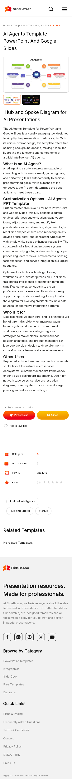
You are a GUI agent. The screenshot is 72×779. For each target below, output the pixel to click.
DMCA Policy (11, 755)
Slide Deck (10, 676)
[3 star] (53, 482)
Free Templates (13, 684)
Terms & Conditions (16, 730)
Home (6, 25)
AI (46, 25)
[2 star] (48, 482)
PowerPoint (21, 415)
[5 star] (61, 482)
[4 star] (57, 482)
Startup (43, 511)
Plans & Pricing (13, 714)
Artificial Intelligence (23, 501)
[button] (19, 74)
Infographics (11, 669)
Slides (54, 415)
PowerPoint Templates (18, 661)
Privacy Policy (12, 746)
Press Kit (9, 763)
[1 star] (44, 482)
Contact (8, 738)
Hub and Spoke (20, 511)
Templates (19, 25)
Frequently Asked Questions (21, 722)
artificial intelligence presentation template (36, 282)
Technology (35, 25)
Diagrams (9, 692)
